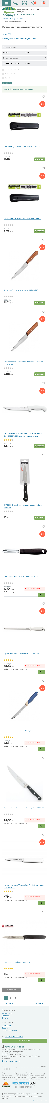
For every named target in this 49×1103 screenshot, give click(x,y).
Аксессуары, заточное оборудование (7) (20, 39)
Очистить (7, 83)
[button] (24, 3)
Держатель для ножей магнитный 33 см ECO (22, 218)
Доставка (6, 1016)
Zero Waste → (39, 1003)
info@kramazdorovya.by (14, 1036)
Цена (5, 89)
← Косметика (9, 1003)
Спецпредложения (9, 1030)
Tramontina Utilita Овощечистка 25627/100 (21, 577)
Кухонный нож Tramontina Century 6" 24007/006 (24, 808)
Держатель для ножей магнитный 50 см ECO (22, 147)
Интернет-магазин (17, 19)
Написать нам (24, 1041)
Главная (5, 19)
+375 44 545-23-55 (26, 14)
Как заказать (7, 1013)
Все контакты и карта (11, 1061)
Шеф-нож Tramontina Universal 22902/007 (21, 290)
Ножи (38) (6, 34)
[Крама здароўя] (9, 12)
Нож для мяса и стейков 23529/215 (18, 731)
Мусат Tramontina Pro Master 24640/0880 (21, 654)
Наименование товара (20, 89)
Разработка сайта (40, 1101)
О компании (6, 1026)
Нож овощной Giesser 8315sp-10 (17, 962)
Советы (5, 1028)
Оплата (5, 1018)
